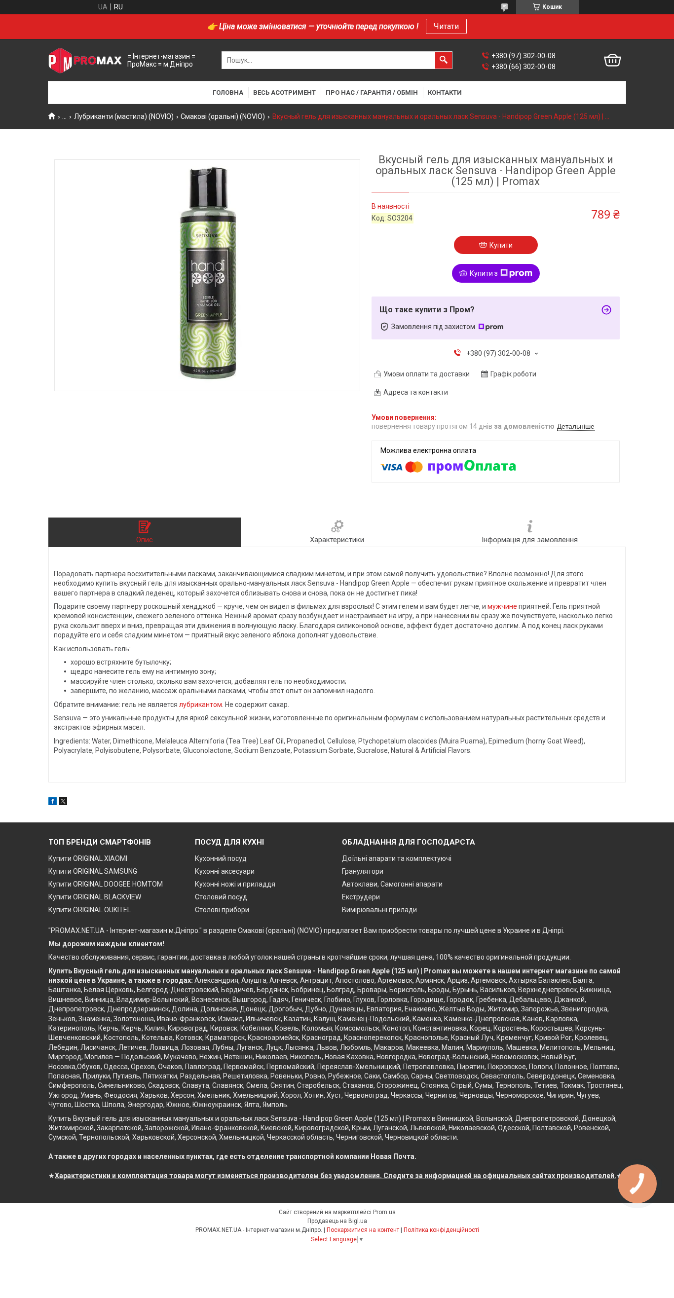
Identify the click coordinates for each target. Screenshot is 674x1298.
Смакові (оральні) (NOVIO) (223, 116)
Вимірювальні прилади (379, 910)
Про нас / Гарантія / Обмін (372, 92)
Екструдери (361, 897)
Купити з (484, 273)
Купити (501, 245)
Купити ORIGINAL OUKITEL (89, 910)
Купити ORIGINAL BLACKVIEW (94, 897)
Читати (446, 26)
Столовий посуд (221, 897)
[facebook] (52, 803)
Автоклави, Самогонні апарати (392, 884)
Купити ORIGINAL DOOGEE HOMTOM (105, 884)
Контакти (445, 92)
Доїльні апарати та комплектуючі (396, 858)
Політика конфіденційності (441, 1229)
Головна (228, 92)
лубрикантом (200, 704)
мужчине (502, 606)
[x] (63, 803)
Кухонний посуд (221, 858)
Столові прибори (222, 910)
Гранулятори (362, 871)
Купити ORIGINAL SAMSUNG (92, 871)
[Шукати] (443, 60)
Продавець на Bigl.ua (337, 1221)
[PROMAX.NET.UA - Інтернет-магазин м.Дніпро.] (85, 60)
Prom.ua (384, 1212)
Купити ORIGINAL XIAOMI (87, 858)
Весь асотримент (284, 92)
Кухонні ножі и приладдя (235, 884)
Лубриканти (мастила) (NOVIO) (124, 116)
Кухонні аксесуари (225, 871)
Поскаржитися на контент (363, 1229)
